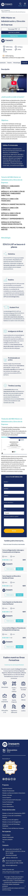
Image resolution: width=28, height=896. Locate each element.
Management (7, 10)
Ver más (19, 569)
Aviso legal (7, 877)
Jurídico (23, 710)
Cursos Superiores (7, 804)
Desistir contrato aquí (8, 869)
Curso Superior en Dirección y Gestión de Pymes (11, 577)
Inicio (2, 10)
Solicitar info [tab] (14, 36)
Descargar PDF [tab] (13, 29)
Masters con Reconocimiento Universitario (13, 793)
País (5, 509)
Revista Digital (6, 835)
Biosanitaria (4, 687)
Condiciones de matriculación (13, 878)
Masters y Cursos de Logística (10, 819)
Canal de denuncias (19, 880)
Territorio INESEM (7, 839)
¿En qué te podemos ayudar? (11, 516)
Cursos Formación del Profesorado (11, 799)
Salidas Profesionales (8, 837)
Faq (3, 841)
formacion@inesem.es (11, 865)
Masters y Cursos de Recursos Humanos (13, 828)
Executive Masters (7, 788)
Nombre (6, 481)
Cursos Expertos (6, 797)
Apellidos (6, 488)
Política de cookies (8, 880)
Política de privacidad (17, 877)
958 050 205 (14, 857)
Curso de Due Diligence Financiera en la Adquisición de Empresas (14, 629)
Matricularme (14, 32)
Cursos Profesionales (8, 802)
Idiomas (23, 700)
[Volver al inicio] (6, 4)
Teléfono (6, 495)
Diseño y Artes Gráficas (14, 689)
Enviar (14, 531)
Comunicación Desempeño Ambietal (13, 882)
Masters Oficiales (7, 795)
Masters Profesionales (8, 790)
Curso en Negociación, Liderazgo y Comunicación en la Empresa (13, 551)
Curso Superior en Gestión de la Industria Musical (12, 603)
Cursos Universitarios (8, 806)
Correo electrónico (9, 502)
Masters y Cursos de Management (11, 822)
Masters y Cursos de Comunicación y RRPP (13, 813)
